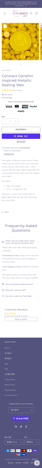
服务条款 (18, 463)
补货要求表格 (10, 374)
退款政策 (34, 459)
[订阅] (31, 410)
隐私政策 (10, 463)
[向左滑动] (15, 64)
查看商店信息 (9, 154)
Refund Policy (10, 385)
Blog (6, 364)
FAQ (6, 369)
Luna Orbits (13, 459)
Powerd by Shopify (24, 459)
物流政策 (26, 463)
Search (7, 348)
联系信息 (33, 463)
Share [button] (6, 212)
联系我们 (8, 358)
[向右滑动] (26, 64)
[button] (4, 13)
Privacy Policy (10, 380)
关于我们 (8, 353)
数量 (3, 116)
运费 (10, 97)
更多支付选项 (21, 141)
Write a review (21, 319)
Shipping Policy (10, 390)
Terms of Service (11, 395)
